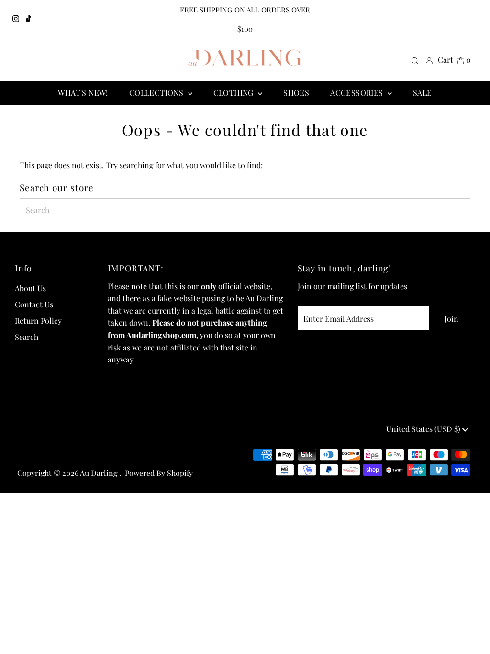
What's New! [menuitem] (83, 93)
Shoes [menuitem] (296, 93)
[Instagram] (16, 19)
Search (26, 337)
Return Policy (38, 321)
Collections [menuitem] (157, 93)
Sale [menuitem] (422, 93)
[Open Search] (415, 60)
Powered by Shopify (159, 473)
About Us (30, 288)
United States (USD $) (424, 429)
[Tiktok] (28, 19)
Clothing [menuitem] (234, 93)
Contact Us (34, 304)
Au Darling (99, 473)
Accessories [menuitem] (357, 93)
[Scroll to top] (470, 634)
